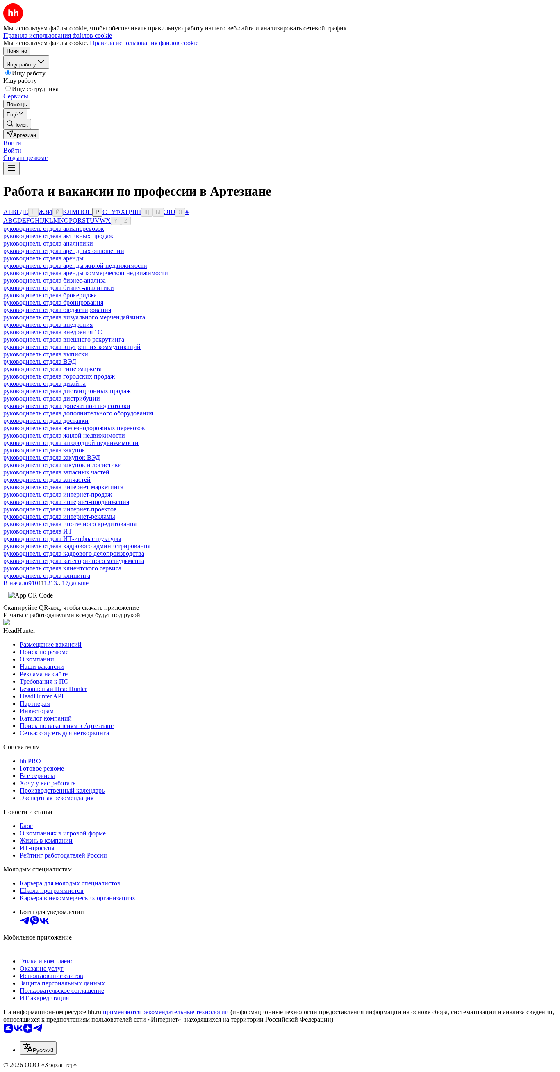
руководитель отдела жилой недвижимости (64, 435)
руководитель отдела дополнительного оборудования (78, 413)
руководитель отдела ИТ (37, 531)
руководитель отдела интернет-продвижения (66, 501)
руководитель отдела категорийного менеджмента (73, 560)
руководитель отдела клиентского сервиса (62, 568)
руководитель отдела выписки (45, 354)
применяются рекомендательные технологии (166, 1011)
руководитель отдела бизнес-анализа (54, 280)
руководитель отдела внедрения (48, 324)
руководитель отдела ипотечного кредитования (70, 523)
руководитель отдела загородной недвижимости (71, 442)
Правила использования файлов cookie (144, 42)
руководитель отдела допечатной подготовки (66, 405)
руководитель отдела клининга (46, 575)
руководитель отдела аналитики (48, 243)
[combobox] (38, 1048)
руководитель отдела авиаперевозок (53, 228)
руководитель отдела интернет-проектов (60, 509)
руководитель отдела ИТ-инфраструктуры (62, 538)
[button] (12, 142)
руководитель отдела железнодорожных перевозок (74, 427)
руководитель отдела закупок (44, 450)
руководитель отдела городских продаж (59, 376)
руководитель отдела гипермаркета (52, 368)
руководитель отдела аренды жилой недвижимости (75, 265)
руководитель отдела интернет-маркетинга (63, 487)
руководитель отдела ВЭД (39, 361)
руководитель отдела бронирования (53, 302)
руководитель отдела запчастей (47, 479)
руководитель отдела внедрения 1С (52, 331)
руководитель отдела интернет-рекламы (59, 516)
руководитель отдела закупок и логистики (62, 464)
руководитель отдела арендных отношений (63, 250)
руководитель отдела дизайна (44, 383)
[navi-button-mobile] (11, 168)
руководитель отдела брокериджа (50, 295)
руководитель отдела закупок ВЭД (51, 457)
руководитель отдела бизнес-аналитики (58, 287)
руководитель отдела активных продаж (58, 236)
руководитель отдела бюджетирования (57, 309)
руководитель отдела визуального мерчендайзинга (74, 317)
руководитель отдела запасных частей (56, 472)
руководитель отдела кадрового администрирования (76, 546)
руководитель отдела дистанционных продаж (67, 391)
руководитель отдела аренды (43, 258)
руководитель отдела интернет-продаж (57, 494)
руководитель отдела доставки (46, 420)
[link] (17, 124)
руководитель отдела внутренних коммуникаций (72, 346)
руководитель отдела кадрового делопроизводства (73, 553)
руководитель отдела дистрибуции (51, 398)
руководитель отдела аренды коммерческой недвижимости (85, 272)
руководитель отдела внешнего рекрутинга (63, 339)
